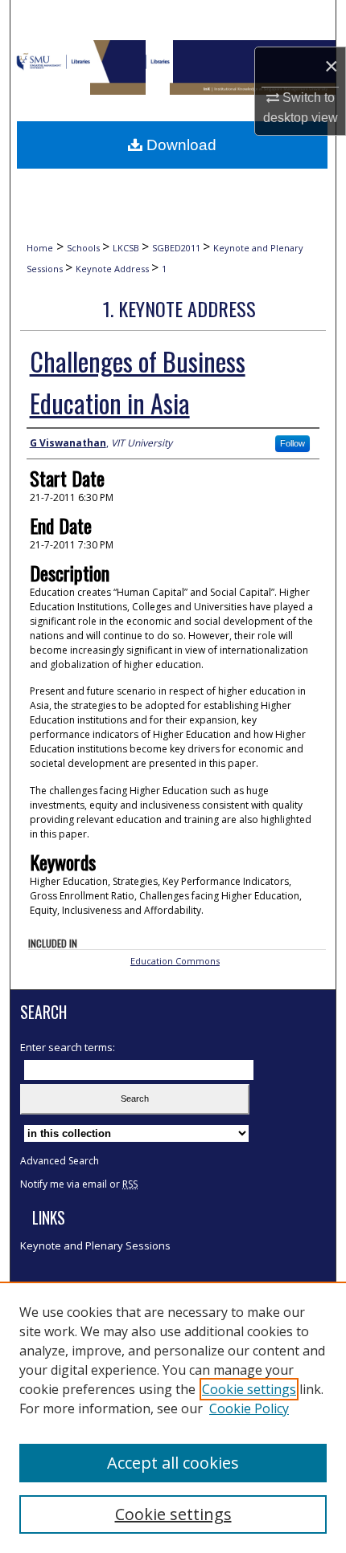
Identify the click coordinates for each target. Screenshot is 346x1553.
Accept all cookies (173, 1463)
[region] (173, 1417)
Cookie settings (249, 1389)
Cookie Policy (249, 1408)
